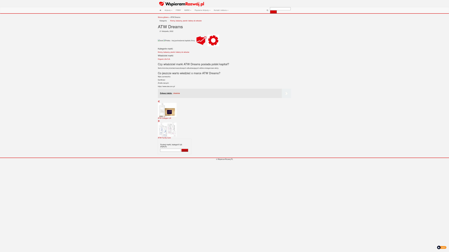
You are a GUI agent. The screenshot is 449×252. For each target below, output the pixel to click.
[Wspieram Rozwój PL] (160, 10)
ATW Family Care (164, 137)
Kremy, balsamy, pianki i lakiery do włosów (186, 20)
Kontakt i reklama (220, 10)
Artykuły (168, 10)
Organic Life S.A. (164, 59)
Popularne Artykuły (202, 10)
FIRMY (178, 10)
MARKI (187, 10)
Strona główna (163, 17)
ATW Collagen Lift (164, 118)
